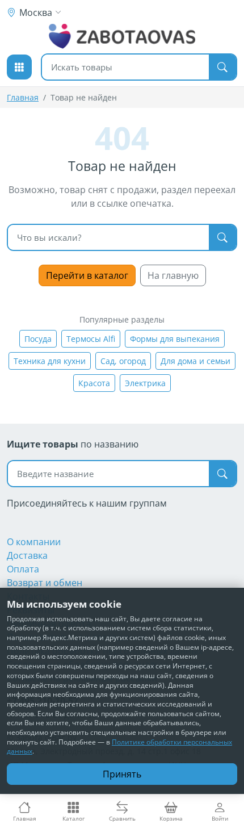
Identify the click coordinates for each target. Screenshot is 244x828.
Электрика (145, 383)
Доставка (27, 555)
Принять (122, 774)
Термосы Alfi (90, 338)
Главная (23, 97)
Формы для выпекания (175, 338)
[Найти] (222, 67)
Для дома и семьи (195, 361)
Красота (94, 383)
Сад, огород (123, 361)
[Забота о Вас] (122, 36)
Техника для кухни (50, 361)
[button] (19, 67)
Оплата (23, 569)
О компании (34, 542)
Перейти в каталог (87, 275)
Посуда (38, 338)
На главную (173, 275)
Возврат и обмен (44, 582)
